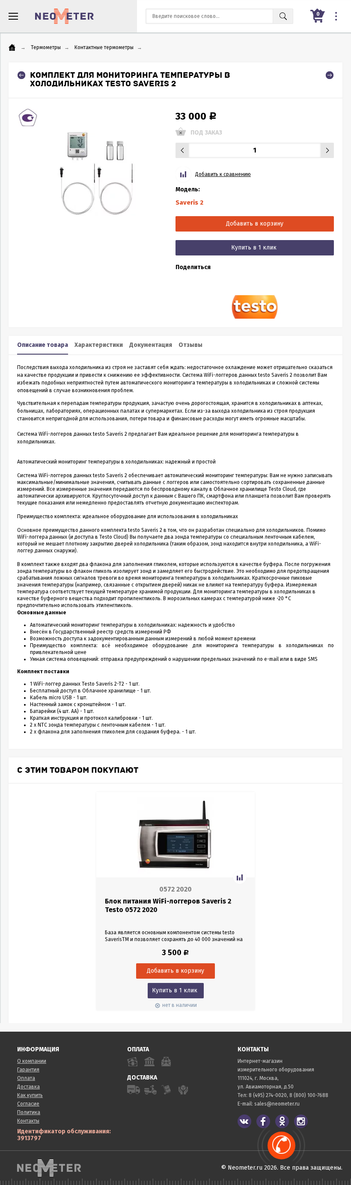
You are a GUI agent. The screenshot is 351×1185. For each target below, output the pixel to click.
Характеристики (98, 345)
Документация (150, 345)
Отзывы (190, 345)
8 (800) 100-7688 (308, 1095)
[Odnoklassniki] (282, 1121)
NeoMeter (64, 16)
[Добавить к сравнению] (239, 877)
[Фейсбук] (263, 1121)
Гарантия (28, 1070)
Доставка (28, 1087)
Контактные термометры (104, 47)
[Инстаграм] (301, 1121)
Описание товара (42, 345)
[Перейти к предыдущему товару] (21, 75)
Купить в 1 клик (254, 247)
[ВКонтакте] (244, 1121)
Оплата (26, 1078)
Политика (28, 1112)
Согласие (28, 1104)
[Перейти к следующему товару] (329, 75)
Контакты (28, 1121)
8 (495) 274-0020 (268, 1095)
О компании (31, 1061)
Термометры (46, 47)
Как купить (30, 1095)
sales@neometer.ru (277, 1104)
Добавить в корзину (254, 223)
